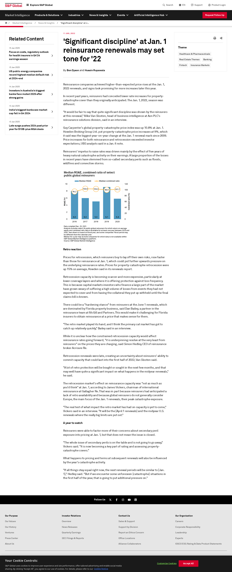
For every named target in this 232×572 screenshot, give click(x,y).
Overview (66, 521)
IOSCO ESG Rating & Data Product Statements (198, 543)
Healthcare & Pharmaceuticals (194, 54)
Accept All (188, 563)
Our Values (10, 521)
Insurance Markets (200, 65)
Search (169, 5)
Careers (179, 521)
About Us (9, 543)
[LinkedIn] (135, 499)
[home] (6, 23)
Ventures (9, 532)
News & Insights (46, 23)
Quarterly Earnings (71, 532)
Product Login (219, 5)
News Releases (69, 527)
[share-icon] (221, 38)
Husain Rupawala (95, 70)
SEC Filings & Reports (73, 538)
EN (183, 5)
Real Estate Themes (189, 59)
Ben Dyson (73, 70)
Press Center (11, 538)
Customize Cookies (166, 563)
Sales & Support (127, 521)
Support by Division (128, 527)
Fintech (183, 65)
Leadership (181, 532)
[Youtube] (129, 499)
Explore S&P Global (41, 5)
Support (198, 5)
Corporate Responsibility (187, 527)
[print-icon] (215, 38)
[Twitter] (110, 499)
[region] (116, 564)
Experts (179, 538)
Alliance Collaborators (130, 543)
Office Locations (127, 538)
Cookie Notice (101, 568)
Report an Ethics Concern (131, 532)
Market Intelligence (22, 23)
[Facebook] (116, 499)
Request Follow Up (214, 15)
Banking (207, 59)
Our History (10, 527)
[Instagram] (122, 499)
